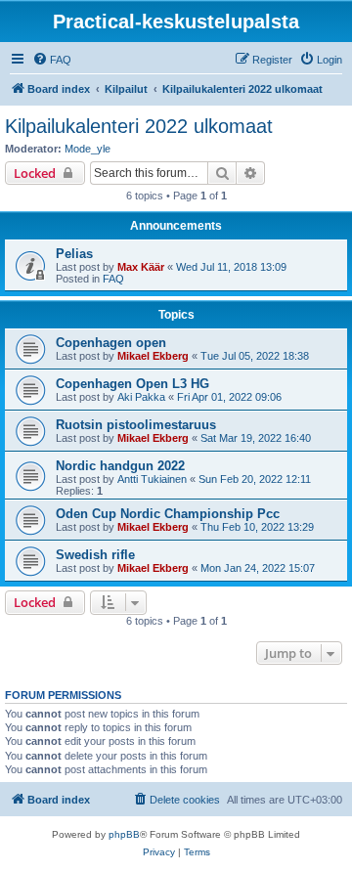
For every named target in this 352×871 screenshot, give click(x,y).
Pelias (74, 253)
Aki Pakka (141, 397)
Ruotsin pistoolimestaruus (136, 424)
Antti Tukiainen (152, 479)
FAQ (113, 278)
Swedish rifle (95, 554)
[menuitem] (51, 59)
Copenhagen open (111, 342)
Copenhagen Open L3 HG (132, 383)
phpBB (124, 834)
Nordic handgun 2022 (120, 465)
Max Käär (140, 267)
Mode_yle (87, 148)
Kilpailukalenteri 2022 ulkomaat (139, 126)
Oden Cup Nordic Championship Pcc (168, 513)
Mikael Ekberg (153, 356)
